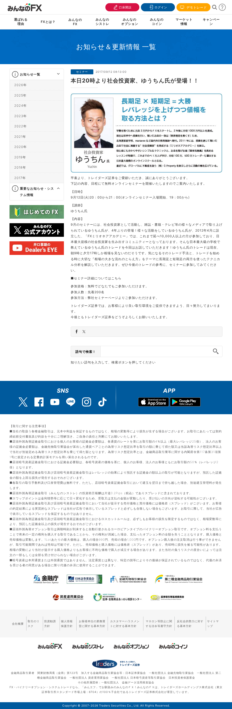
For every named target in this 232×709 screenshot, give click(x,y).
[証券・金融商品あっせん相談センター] (118, 597)
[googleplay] (185, 402)
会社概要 (18, 623)
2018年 (20, 167)
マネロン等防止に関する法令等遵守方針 (159, 623)
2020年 (20, 147)
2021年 (20, 136)
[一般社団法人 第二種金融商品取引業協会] (178, 579)
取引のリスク (33, 623)
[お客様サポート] (222, 8)
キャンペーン (211, 21)
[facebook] (39, 402)
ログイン (161, 7)
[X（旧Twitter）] (23, 402)
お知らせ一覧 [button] (30, 74)
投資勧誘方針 (50, 623)
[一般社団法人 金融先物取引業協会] (128, 579)
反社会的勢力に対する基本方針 (190, 623)
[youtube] (54, 402)
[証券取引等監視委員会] (167, 597)
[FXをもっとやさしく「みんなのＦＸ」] (25, 5)
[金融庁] (46, 579)
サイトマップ (213, 623)
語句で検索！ (85, 351)
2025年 (20, 95)
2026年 (20, 85)
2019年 (20, 157)
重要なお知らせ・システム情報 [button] (37, 191)
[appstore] (153, 402)
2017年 (20, 178)
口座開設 (125, 7)
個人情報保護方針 (67, 623)
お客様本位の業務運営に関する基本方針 (92, 623)
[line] (70, 402)
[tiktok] (102, 402)
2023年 (20, 116)
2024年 (20, 105)
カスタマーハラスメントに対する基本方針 (125, 623)
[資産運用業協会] (68, 597)
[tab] (37, 74)
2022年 (20, 126)
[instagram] (86, 402)
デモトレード (196, 7)
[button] (54, 74)
